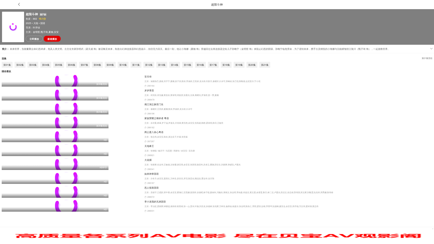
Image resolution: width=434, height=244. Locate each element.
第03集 (33, 64)
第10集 (123, 64)
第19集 (239, 64)
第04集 (46, 64)
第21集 (265, 64)
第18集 (226, 64)
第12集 (149, 64)
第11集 (136, 64)
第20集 (252, 64)
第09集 (110, 64)
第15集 (187, 64)
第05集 (58, 64)
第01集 (7, 64)
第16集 (200, 64)
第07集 (84, 64)
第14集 (174, 64)
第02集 (20, 64)
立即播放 (34, 38)
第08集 (97, 64)
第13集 (161, 64)
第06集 (71, 64)
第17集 (213, 64)
